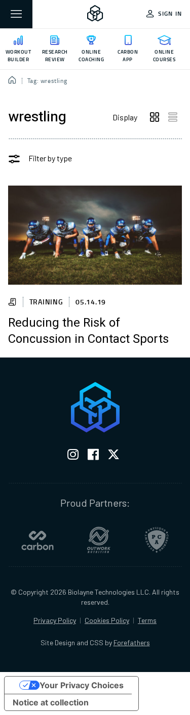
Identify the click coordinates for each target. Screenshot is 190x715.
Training (46, 301)
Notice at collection (51, 702)
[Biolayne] (95, 14)
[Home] (12, 81)
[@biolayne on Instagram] (73, 456)
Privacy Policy (54, 620)
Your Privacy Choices (82, 685)
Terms (147, 620)
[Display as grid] (154, 117)
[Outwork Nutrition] (99, 540)
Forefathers (131, 642)
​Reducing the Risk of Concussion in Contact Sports (88, 331)
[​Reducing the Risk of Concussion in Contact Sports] (95, 235)
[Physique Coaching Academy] (156, 540)
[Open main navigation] (16, 14)
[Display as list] (173, 117)
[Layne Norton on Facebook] (93, 456)
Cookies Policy (107, 620)
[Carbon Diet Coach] (37, 540)
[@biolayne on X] (113, 456)
